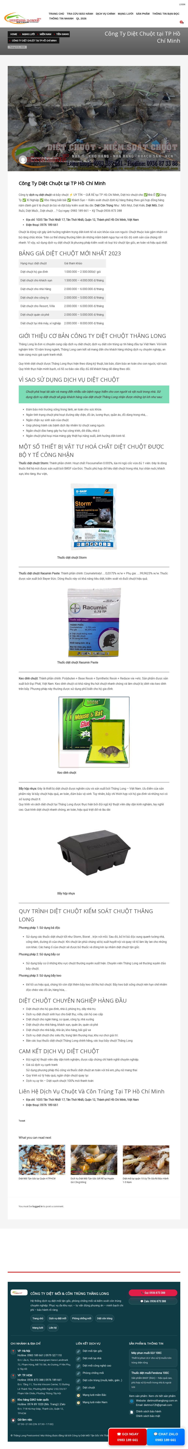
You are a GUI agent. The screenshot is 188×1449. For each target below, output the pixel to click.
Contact (71, 1264)
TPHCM (86, 162)
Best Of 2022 (133, 1256)
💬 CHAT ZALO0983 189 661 (166, 1437)
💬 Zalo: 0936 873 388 (153, 1301)
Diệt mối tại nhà (92, 1358)
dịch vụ (33, 195)
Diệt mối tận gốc (92, 1351)
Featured (131, 1260)
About (70, 1260)
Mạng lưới (37, 1327)
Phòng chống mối (81, 1318)
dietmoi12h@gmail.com (45, 158)
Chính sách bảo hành (148, 1411)
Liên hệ (53, 1327)
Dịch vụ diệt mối (57, 1318)
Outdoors (72, 1256)
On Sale (130, 1252)
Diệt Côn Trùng (104, 205)
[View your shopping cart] (182, 23)
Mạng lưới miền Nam (95, 1402)
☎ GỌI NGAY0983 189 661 (127, 1437)
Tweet (22, 1120)
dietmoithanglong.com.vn (162, 1400)
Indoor (70, 1252)
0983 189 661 (35, 1355)
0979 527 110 (54, 1355)
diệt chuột (45, 195)
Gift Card (131, 1264)
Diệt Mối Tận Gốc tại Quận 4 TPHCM (37, 1178)
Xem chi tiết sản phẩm (162, 1396)
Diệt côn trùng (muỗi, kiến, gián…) (102, 1380)
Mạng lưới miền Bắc (94, 1395)
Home (70, 1247)
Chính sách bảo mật (148, 1416)
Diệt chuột (89, 1387)
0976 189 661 (54, 1380)
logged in (37, 1206)
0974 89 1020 (35, 1404)
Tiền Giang (77, 162)
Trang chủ (37, 1318)
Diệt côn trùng (104, 1318)
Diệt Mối (151, 205)
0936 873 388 (35, 1380)
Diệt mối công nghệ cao (97, 1365)
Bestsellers (132, 1247)
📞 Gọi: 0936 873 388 (153, 1292)
